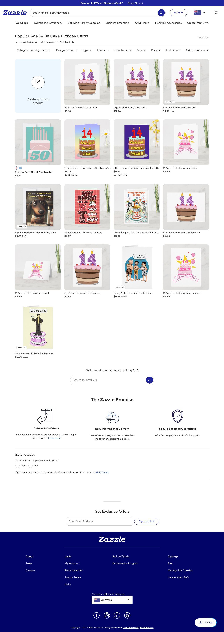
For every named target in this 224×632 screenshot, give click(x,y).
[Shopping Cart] (216, 12)
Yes (24, 465)
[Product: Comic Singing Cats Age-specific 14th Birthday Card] (137, 207)
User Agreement (131, 627)
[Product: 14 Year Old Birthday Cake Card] (186, 142)
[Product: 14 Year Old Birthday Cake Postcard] (186, 267)
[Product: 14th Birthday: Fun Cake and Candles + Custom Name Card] (137, 142)
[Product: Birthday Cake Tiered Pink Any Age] (38, 142)
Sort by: (190, 50)
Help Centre (102, 472)
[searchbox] (98, 13)
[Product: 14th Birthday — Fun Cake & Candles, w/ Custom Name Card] (87, 142)
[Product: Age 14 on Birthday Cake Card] (87, 82)
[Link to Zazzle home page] (16, 12)
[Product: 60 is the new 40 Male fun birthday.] (38, 328)
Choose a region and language (108, 594)
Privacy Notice (147, 627)
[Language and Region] (200, 12)
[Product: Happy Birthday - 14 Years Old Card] (87, 207)
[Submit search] (161, 12)
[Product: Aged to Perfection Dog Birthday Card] (38, 207)
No (36, 465)
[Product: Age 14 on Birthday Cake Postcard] (186, 207)
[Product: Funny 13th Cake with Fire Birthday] (137, 267)
